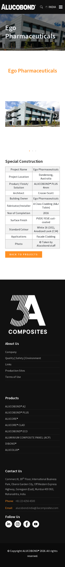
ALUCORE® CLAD (15, 425)
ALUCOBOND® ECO (16, 431)
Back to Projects (24, 254)
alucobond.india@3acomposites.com (37, 508)
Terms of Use (13, 377)
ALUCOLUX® (12, 450)
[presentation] (8, 115)
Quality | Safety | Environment (23, 358)
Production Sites (15, 370)
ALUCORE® (11, 418)
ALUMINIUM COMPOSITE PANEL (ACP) (27, 437)
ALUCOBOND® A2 (15, 406)
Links (8, 364)
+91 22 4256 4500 (25, 501)
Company (10, 352)
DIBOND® (10, 443)
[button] (29, 151)
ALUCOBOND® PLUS (17, 412)
